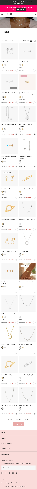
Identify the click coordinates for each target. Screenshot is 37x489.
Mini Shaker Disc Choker (25, 314)
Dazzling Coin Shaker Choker (9, 405)
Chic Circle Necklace (24, 251)
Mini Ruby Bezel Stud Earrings (7, 282)
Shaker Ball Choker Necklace (27, 219)
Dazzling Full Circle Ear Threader (25, 157)
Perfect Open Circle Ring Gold (8, 220)
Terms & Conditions (16, 483)
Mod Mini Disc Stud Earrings (27, 62)
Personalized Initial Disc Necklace (25, 125)
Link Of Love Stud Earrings (8, 188)
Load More (18, 424)
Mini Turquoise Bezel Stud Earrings (8, 157)
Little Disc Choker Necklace (9, 314)
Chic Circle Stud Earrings (8, 92)
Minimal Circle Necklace (8, 344)
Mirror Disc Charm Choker (26, 405)
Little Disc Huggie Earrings (9, 62)
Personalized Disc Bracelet (26, 282)
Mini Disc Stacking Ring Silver (27, 375)
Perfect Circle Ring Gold (8, 375)
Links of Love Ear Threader (8, 124)
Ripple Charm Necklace (25, 344)
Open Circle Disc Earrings (8, 251)
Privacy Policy (5, 483)
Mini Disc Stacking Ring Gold (27, 188)
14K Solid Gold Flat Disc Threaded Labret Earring (26, 93)
